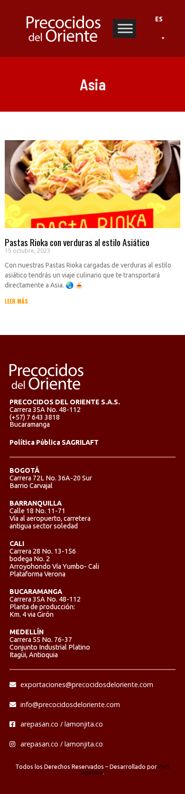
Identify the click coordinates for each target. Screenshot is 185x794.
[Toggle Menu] (125, 28)
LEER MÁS (16, 301)
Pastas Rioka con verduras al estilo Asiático (77, 242)
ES (159, 18)
